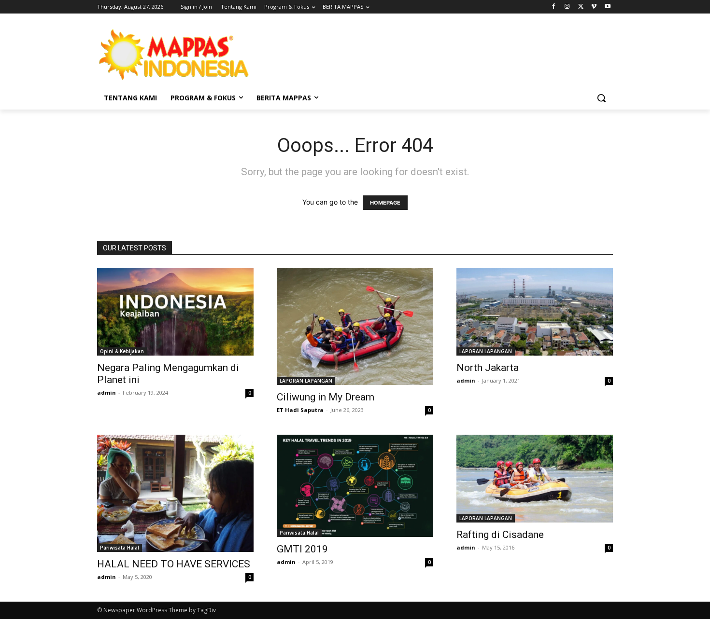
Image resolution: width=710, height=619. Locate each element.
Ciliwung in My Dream (325, 397)
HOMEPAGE (385, 202)
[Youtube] (607, 7)
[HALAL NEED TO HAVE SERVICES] (175, 493)
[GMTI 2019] (355, 486)
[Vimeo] (593, 7)
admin (106, 392)
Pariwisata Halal (119, 547)
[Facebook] (553, 7)
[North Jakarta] (534, 312)
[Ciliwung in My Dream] (355, 326)
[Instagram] (567, 7)
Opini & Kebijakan (122, 351)
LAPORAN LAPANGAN (306, 380)
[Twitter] (580, 7)
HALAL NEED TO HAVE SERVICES (173, 564)
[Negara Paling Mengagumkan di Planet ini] (175, 312)
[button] (601, 98)
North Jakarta (487, 367)
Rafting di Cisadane (500, 534)
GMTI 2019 (302, 549)
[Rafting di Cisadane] (534, 479)
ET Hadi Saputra (300, 409)
